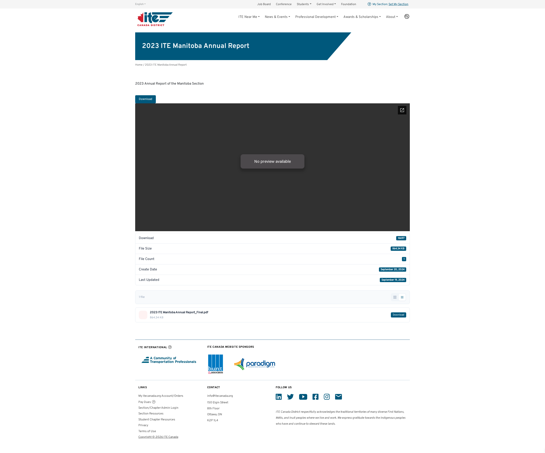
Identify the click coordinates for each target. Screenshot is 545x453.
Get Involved (325, 4)
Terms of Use (147, 431)
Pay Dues (144, 402)
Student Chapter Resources (156, 419)
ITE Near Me (247, 17)
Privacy (143, 425)
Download (145, 99)
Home (138, 64)
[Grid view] (395, 297)
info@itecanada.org (220, 396)
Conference (284, 4)
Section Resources (151, 413)
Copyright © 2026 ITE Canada (158, 437)
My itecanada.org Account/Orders (160, 396)
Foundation (348, 4)
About (390, 17)
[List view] (402, 297)
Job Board (264, 4)
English (139, 4)
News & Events (276, 17)
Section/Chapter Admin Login (158, 408)
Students (303, 4)
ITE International (152, 347)
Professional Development (315, 17)
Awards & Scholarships (360, 17)
